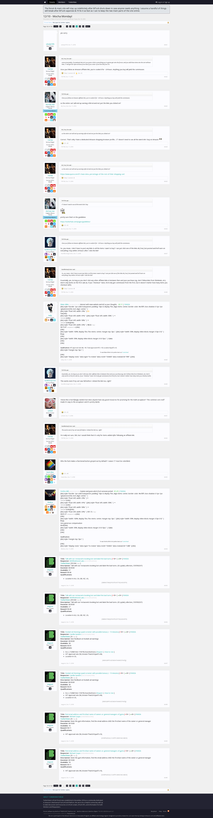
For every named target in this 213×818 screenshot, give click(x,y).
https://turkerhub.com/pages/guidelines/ (75, 222)
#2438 (166, 704)
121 (74, 26)
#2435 (166, 585)
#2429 (166, 360)
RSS (168, 811)
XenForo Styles (93, 811)
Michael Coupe (75, 716)
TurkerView (125, 352)
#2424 (166, 147)
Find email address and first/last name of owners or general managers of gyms (94, 714)
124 (83, 26)
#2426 (166, 229)
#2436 (166, 622)
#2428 (166, 292)
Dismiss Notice (168, 8)
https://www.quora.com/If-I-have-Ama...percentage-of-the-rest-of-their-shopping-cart (92, 174)
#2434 (166, 549)
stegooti (50, 570)
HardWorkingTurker (50, 249)
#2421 (166, 45)
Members (61, 2)
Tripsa (75, 19)
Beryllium (154, 811)
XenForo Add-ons (82, 811)
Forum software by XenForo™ (59, 811)
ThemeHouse (71, 813)
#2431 (166, 416)
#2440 (166, 777)
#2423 (166, 106)
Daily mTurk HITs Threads (59, 19)
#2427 (166, 253)
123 (80, 26)
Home (45, 2)
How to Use (109, 652)
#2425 (166, 181)
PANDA (127, 304)
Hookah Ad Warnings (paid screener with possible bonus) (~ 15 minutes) (92, 632)
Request (100, 652)
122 (77, 26)
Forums (52, 2)
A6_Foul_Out (50, 104)
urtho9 (50, 411)
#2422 (166, 76)
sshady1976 (50, 44)
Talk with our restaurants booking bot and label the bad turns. (88, 559)
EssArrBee (50, 472)
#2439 (166, 741)
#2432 (166, 438)
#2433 (166, 477)
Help (160, 811)
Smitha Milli (64, 491)
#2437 (166, 663)
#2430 (166, 384)
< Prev (56, 26)
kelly (50, 315)
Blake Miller (64, 304)
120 (70, 26)
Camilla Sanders (75, 634)
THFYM (50, 69)
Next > (88, 26)
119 (67, 26)
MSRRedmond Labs (77, 561)
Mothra (50, 502)
